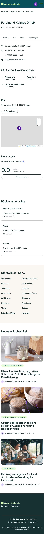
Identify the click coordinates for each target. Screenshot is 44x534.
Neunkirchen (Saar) (29, 278)
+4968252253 (10, 50)
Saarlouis (25, 288)
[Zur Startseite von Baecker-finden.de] (10, 4)
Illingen (12, 11)
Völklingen (5, 288)
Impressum (33, 522)
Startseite (4, 11)
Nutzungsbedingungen (16, 522)
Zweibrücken (6, 293)
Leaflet (22, 146)
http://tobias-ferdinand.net (15, 60)
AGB (26, 522)
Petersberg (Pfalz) (8, 313)
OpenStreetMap (30, 146)
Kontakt (12, 519)
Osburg (25, 308)
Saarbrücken (6, 278)
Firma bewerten (22, 177)
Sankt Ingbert (27, 283)
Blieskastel (26, 298)
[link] (22, 213)
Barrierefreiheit (31, 519)
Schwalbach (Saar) (29, 293)
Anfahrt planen (10, 111)
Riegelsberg (26, 303)
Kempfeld (25, 313)
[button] (35, 4)
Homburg (5, 283)
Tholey (4, 308)
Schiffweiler (5, 298)
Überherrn (5, 303)
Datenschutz (20, 519)
